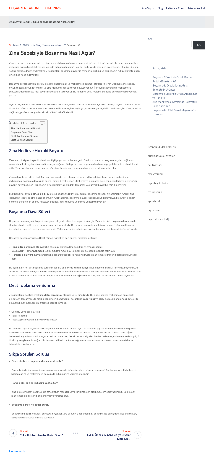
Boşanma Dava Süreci (22, 132)
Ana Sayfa (148, 8)
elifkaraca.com (174, 8)
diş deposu (154, 210)
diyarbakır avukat (158, 219)
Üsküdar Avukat (196, 8)
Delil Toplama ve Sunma (24, 136)
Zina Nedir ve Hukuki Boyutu (26, 128)
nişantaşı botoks (158, 183)
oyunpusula (155, 192)
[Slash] (75, 433)
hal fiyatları (155, 165)
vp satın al (154, 201)
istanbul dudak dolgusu (162, 147)
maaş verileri (155, 174)
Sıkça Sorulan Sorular (22, 139)
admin (58, 45)
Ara (150, 39)
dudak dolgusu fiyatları (161, 156)
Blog (160, 8)
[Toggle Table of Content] (40, 124)
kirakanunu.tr (17, 451)
